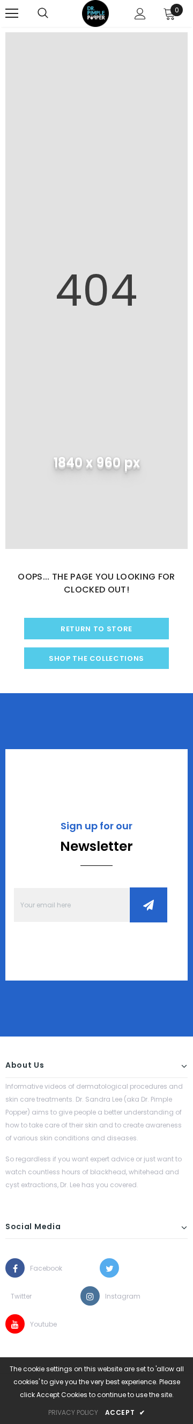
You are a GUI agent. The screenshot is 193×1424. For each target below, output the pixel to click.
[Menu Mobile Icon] (11, 13)
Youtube (39, 1324)
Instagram (114, 1296)
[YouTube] (15, 1324)
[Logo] (95, 13)
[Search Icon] (43, 13)
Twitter (20, 1296)
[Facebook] (15, 1268)
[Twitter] (109, 1268)
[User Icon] (140, 13)
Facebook (39, 1268)
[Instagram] (90, 1296)
